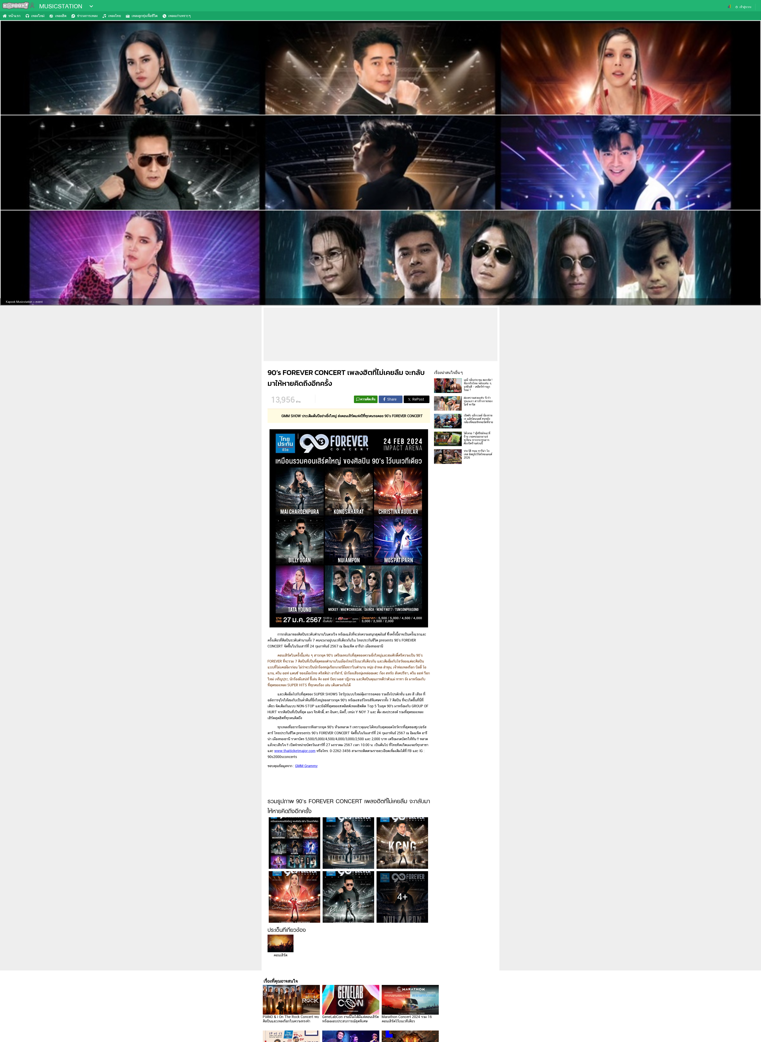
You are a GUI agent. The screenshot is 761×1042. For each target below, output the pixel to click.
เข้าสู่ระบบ (745, 7)
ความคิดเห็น (368, 399)
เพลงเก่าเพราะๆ (179, 16)
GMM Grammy (306, 766)
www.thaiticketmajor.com (294, 751)
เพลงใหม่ (37, 16)
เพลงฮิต (60, 16)
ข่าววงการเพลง (87, 16)
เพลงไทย (114, 16)
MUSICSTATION (60, 6)
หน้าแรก (14, 16)
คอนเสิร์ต (280, 955)
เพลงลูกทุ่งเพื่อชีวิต (145, 16)
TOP (751, 1035)
